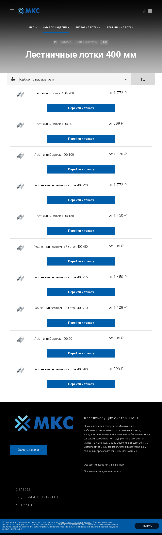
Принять (147, 525)
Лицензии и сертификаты (37, 497)
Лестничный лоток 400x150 (54, 216)
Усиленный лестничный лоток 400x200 (61, 185)
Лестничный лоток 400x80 (53, 124)
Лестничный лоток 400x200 (54, 93)
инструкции (16, 529)
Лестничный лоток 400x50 (53, 339)
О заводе (23, 489)
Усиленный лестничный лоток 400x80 (61, 369)
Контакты (24, 505)
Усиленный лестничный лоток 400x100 (61, 308)
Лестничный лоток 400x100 (54, 155)
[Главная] (55, 42)
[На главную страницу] (29, 11)
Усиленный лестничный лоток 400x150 (61, 277)
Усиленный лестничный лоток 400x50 (61, 247)
